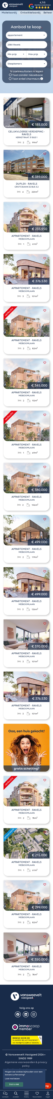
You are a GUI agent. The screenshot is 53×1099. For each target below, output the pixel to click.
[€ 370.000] (26, 634)
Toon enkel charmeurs (25, 78)
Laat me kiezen (12, 1078)
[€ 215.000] (26, 843)
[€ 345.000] (26, 373)
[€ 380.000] (26, 477)
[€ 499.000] (26, 530)
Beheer (47, 12)
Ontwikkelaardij (30, 12)
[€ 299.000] (26, 895)
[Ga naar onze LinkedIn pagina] (26, 1014)
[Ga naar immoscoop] (25, 1027)
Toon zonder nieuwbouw (27, 75)
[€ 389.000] (26, 164)
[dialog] (24, 1079)
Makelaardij (9, 12)
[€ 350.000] (26, 947)
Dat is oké (14, 1084)
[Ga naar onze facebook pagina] (18, 1014)
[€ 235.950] (26, 217)
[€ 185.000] (26, 112)
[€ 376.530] (26, 269)
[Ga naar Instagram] (34, 1014)
